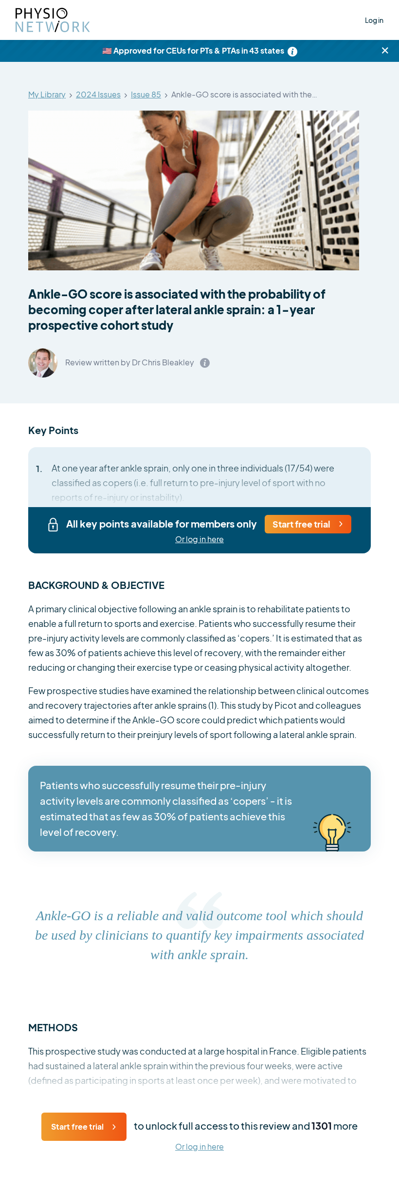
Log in (374, 20)
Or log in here (199, 539)
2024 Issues (98, 94)
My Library (47, 94)
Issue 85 (146, 94)
